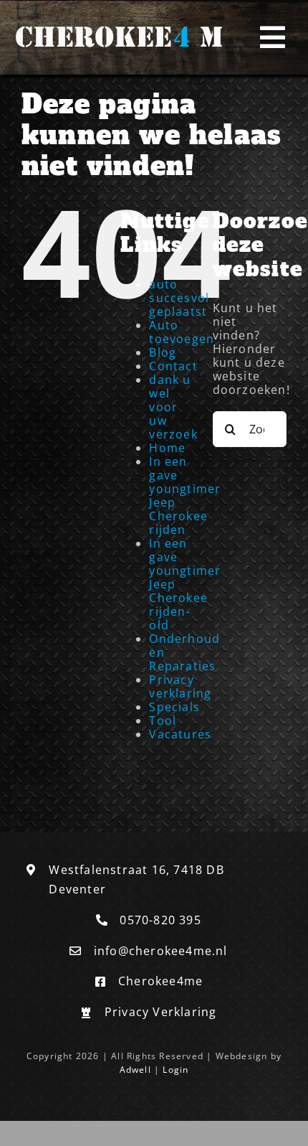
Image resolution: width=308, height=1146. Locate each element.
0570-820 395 (160, 920)
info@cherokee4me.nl (161, 951)
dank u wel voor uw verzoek (173, 407)
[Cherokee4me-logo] (115, 24)
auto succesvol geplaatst (179, 297)
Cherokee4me (160, 981)
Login (175, 1069)
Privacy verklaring (180, 686)
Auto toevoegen (181, 332)
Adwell (135, 1069)
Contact (173, 366)
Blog (162, 352)
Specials (174, 707)
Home (167, 448)
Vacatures (180, 734)
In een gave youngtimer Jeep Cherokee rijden (185, 495)
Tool (162, 720)
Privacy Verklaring (161, 1012)
